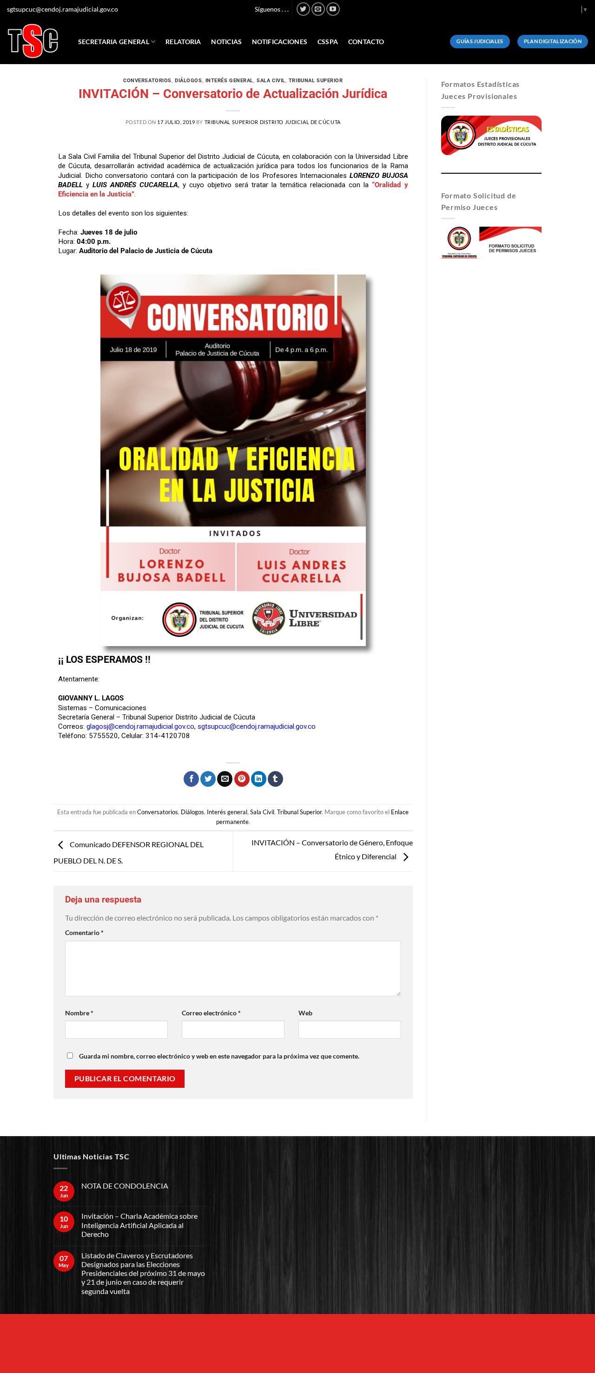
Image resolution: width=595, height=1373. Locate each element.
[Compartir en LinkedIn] (258, 779)
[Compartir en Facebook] (191, 779)
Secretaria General (113, 42)
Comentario (84, 932)
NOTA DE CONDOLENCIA (124, 1185)
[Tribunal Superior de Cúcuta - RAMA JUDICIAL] (33, 41)
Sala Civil (271, 81)
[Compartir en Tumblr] (275, 779)
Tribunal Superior (316, 81)
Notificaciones (279, 42)
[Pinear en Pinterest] (242, 779)
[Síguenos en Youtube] (333, 9)
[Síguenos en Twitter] (303, 9)
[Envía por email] (224, 779)
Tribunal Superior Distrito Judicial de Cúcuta (273, 122)
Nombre (79, 1013)
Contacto (366, 42)
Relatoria (183, 42)
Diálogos (188, 81)
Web (305, 1013)
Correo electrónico (211, 1013)
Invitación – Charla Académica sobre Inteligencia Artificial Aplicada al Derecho (139, 1224)
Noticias (226, 42)
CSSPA (327, 42)
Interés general (229, 81)
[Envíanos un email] (318, 9)
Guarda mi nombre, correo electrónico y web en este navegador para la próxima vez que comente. (219, 1056)
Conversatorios (147, 81)
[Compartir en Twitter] (208, 779)
